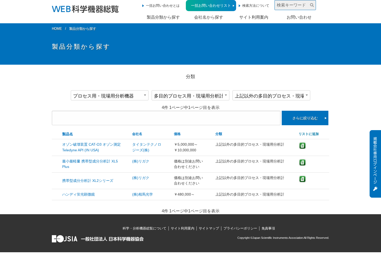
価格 (177, 134)
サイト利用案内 (253, 17)
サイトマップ (209, 228)
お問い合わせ (299, 17)
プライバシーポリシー (240, 228)
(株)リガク (140, 161)
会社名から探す (208, 17)
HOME (57, 29)
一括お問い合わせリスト (211, 5)
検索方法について (255, 6)
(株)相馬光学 (142, 194)
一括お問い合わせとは (163, 6)
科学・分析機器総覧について (144, 228)
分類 (218, 134)
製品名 (67, 134)
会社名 (137, 134)
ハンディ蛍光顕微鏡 (78, 194)
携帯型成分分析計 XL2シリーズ (87, 181)
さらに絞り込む (305, 118)
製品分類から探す (163, 17)
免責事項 (268, 228)
